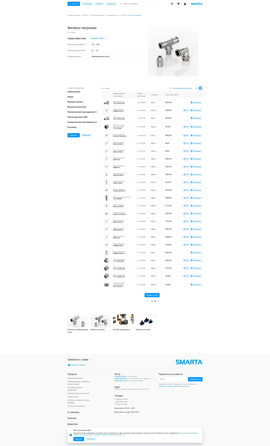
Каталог (75, 4)
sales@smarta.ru (120, 376)
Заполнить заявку (78, 365)
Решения (99, 4)
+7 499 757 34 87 (121, 404)
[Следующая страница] (158, 301)
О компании (87, 4)
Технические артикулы (76, 406)
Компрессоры (73, 397)
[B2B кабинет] (185, 4)
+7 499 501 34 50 (121, 399)
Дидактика (111, 4)
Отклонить (91, 439)
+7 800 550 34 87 (121, 401)
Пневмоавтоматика (75, 378)
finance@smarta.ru (121, 381)
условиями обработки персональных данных (174, 386)
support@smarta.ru (121, 378)
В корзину (197, 102)
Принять (78, 439)
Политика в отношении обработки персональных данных (105, 435)
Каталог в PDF (97, 38)
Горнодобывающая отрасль (78, 393)
